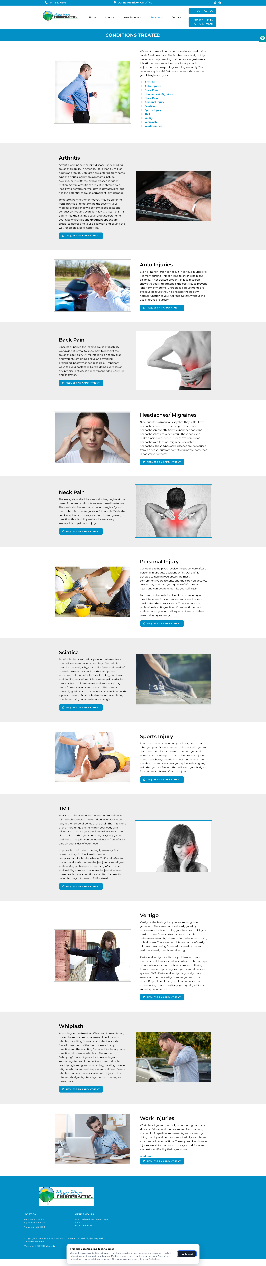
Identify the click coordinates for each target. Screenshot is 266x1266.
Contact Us (205, 10)
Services (156, 17)
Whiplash (151, 122)
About (108, 17)
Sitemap (72, 1238)
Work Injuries (153, 126)
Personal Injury (154, 102)
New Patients (131, 17)
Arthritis (150, 82)
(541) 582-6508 (57, 2)
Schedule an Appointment (203, 22)
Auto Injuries (153, 86)
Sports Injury (153, 110)
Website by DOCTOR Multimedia (39, 1246)
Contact (176, 17)
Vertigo (149, 118)
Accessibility (84, 1238)
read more (146, 1156)
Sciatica (150, 106)
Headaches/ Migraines (159, 94)
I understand (187, 1254)
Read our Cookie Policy (150, 1259)
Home (92, 17)
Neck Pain (151, 98)
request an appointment (82, 235)
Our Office (134, 2)
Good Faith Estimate (34, 1241)
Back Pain (151, 90)
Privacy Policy (98, 1238)
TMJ (147, 114)
